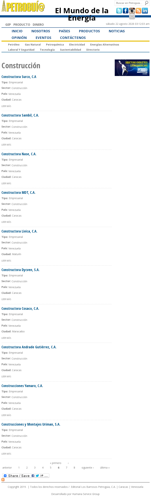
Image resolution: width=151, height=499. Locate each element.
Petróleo (14, 44)
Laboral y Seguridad (21, 49)
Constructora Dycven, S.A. (20, 269)
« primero (55, 463)
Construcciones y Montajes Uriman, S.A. (30, 424)
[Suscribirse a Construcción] (2, 479)
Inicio (17, 31)
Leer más (6, 106)
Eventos (43, 37)
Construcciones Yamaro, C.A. (22, 385)
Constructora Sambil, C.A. (20, 115)
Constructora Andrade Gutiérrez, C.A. (29, 346)
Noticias (117, 31)
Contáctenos (73, 37)
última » (105, 467)
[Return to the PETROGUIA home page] (23, 10)
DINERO (38, 25)
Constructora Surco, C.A (18, 76)
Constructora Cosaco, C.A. (20, 308)
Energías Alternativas (104, 44)
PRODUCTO (21, 25)
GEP (8, 25)
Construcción (19, 88)
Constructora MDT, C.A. (18, 192)
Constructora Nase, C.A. (18, 153)
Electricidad (77, 44)
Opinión (19, 37)
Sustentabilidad (70, 49)
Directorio (93, 49)
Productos (89, 31)
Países (64, 31)
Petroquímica (55, 44)
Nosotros (40, 31)
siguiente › (88, 467)
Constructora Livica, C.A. (19, 231)
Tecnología (47, 49)
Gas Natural (33, 44)
